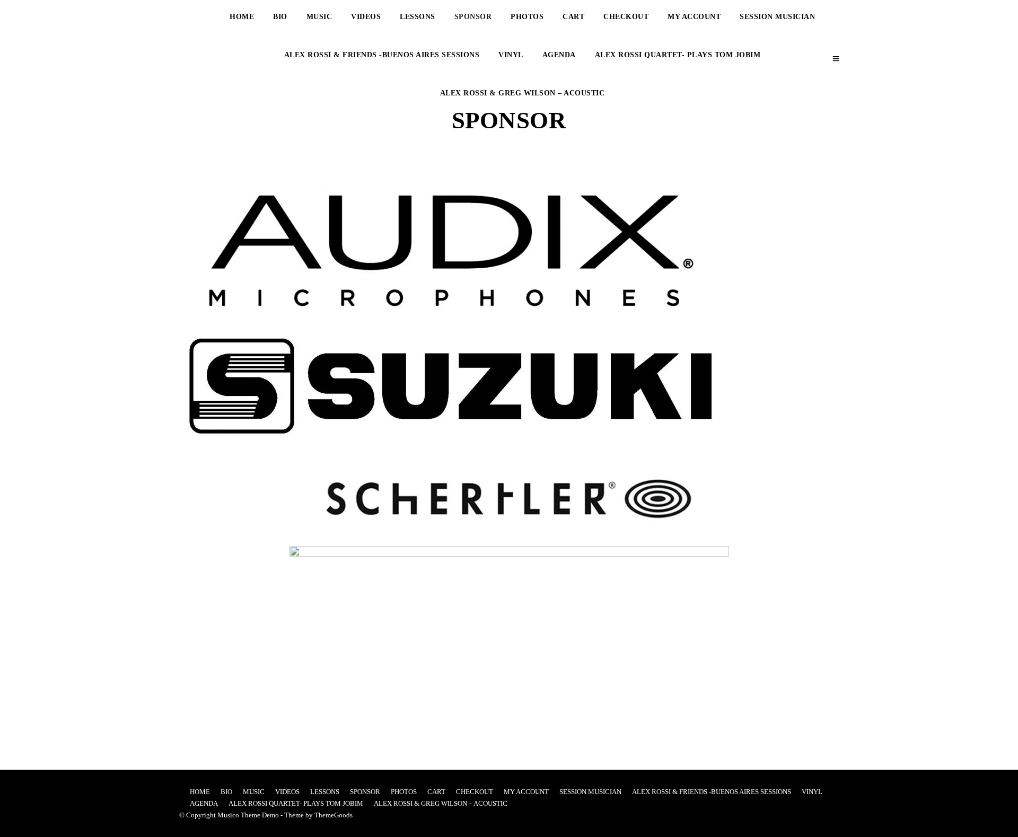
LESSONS (417, 17)
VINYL (510, 55)
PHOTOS (527, 17)
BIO (280, 17)
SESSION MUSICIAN (777, 17)
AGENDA (559, 55)
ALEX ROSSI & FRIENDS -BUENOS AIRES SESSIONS (382, 55)
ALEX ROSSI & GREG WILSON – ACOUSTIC (522, 93)
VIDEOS (366, 17)
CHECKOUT (625, 17)
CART (573, 17)
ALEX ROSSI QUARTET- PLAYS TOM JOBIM (678, 55)
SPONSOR (473, 17)
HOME (242, 17)
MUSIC (319, 17)
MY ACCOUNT (694, 17)
